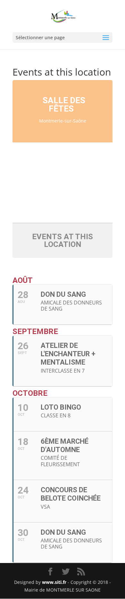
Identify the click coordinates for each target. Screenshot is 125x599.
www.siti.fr (54, 582)
